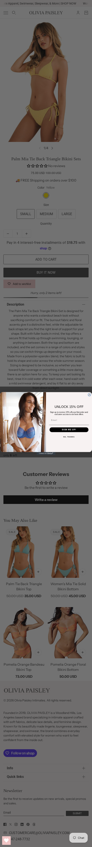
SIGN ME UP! (69, 429)
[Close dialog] (89, 394)
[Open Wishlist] (6, 840)
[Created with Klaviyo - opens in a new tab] (46, 453)
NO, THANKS (68, 437)
